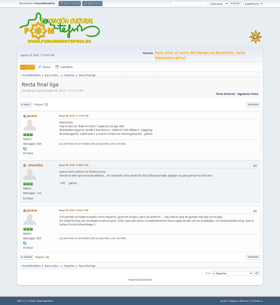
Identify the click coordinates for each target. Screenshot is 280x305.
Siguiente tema (247, 94)
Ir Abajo (26, 104)
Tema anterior (225, 94)
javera (32, 116)
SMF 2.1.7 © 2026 (26, 301)
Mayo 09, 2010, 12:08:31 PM (73, 165)
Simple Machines (44, 301)
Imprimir (253, 104)
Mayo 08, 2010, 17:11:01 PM (73, 115)
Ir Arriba (26, 257)
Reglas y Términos (239, 300)
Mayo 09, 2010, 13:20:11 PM (73, 210)
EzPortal (147, 279)
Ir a (208, 273)
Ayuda (223, 300)
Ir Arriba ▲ (257, 300)
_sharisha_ (35, 165)
